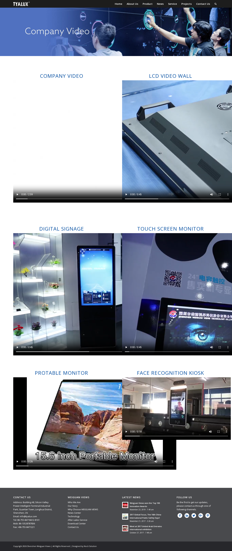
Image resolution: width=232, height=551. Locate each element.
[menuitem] (118, 4)
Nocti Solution (90, 546)
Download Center (77, 523)
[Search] (215, 4)
